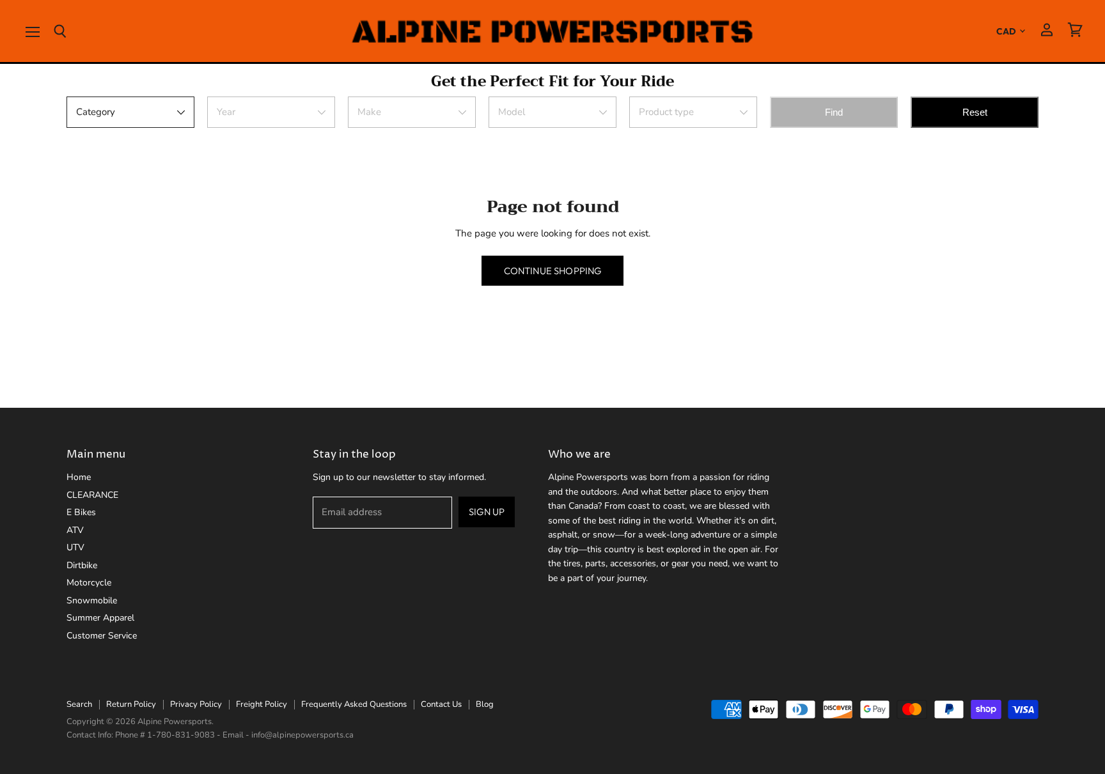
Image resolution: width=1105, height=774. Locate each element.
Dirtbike (82, 565)
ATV (75, 530)
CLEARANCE (92, 495)
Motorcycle (89, 583)
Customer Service (102, 636)
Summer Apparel (100, 618)
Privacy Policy (196, 704)
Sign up (487, 512)
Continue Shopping (553, 271)
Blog (485, 704)
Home (79, 477)
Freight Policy (261, 704)
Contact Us (441, 704)
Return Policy (131, 704)
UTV (75, 547)
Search (79, 704)
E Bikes (81, 512)
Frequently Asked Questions (354, 704)
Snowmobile (92, 600)
